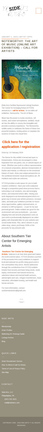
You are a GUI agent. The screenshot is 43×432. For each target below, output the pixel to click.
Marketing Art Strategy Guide (13, 334)
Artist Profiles (7, 330)
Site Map (5, 372)
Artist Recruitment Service (12, 361)
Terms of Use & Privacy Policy (13, 369)
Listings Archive (8, 338)
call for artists (18, 110)
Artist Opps (26, 37)
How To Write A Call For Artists (14, 365)
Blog (3, 341)
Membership (6, 326)
